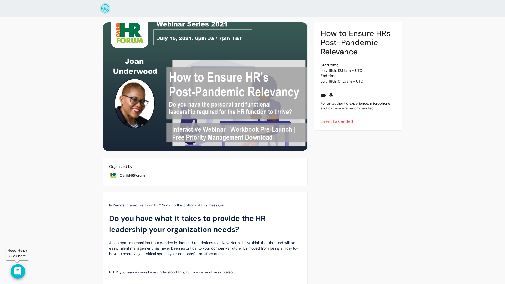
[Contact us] (18, 271)
